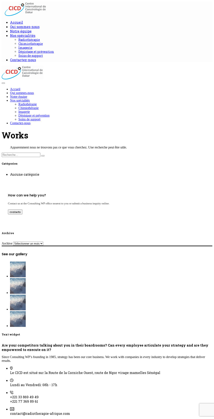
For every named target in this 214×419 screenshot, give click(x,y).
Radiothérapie (29, 40)
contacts (15, 212)
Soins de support (30, 56)
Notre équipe (21, 31)
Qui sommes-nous (24, 26)
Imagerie (25, 48)
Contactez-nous (23, 60)
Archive (7, 243)
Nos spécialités (22, 35)
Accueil (16, 22)
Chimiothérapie (30, 44)
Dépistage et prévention (36, 52)
